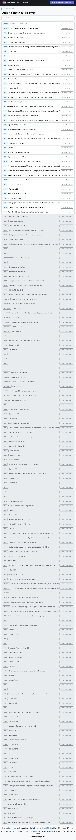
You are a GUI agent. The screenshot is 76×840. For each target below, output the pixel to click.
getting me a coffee (30, 831)
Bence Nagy (12, 828)
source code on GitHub (43, 828)
